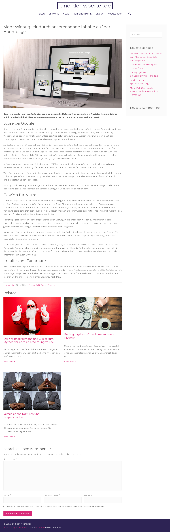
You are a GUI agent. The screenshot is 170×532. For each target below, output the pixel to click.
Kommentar (10, 459)
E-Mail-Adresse (52, 495)
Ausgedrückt (116, 14)
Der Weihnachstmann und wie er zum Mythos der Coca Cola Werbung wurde (28, 340)
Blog (42, 14)
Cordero (40, 527)
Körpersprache (82, 14)
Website (88, 495)
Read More (8, 362)
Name (7, 495)
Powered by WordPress (15, 527)
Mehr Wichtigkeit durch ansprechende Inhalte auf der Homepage (144, 91)
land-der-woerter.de (85, 6)
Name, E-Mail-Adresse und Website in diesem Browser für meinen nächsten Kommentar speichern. (56, 506)
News (66, 14)
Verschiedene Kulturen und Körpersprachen (21, 415)
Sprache (54, 14)
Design (100, 14)
